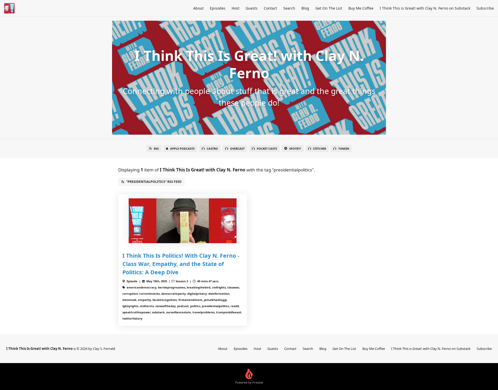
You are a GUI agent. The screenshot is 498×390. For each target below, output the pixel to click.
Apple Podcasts (182, 148)
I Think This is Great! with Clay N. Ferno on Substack (425, 8)
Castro (212, 148)
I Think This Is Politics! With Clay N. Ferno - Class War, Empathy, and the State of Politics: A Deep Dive (180, 264)
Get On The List (328, 8)
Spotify (295, 148)
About (198, 8)
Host (235, 8)
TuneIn (343, 148)
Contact (270, 8)
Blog (305, 8)
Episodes (217, 8)
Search (289, 8)
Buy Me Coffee (361, 8)
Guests (252, 8)
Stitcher (319, 148)
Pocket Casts (267, 148)
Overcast (237, 148)
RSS (156, 148)
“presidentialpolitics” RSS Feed (154, 181)
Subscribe (485, 8)
